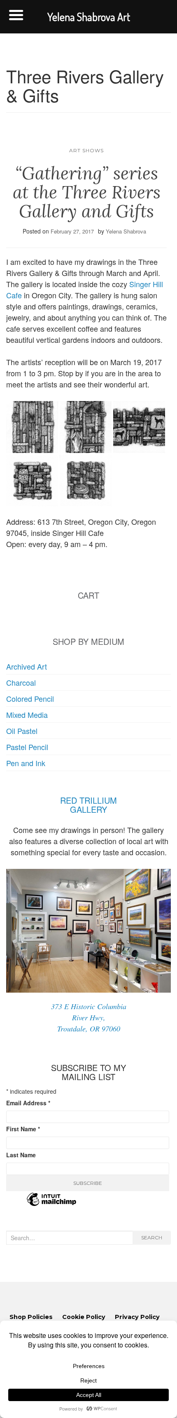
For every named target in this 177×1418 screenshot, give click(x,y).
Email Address (28, 1103)
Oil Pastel (21, 730)
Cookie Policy (83, 1317)
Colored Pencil (30, 698)
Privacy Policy (137, 1317)
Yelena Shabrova (126, 231)
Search (151, 1237)
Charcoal (21, 682)
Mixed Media (27, 714)
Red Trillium (88, 800)
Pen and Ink (25, 762)
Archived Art (26, 666)
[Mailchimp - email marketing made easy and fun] (51, 1204)
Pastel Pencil (27, 746)
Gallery (88, 809)
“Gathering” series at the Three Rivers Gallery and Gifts (87, 192)
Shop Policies (31, 1317)
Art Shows (86, 150)
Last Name (21, 1155)
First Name (23, 1129)
